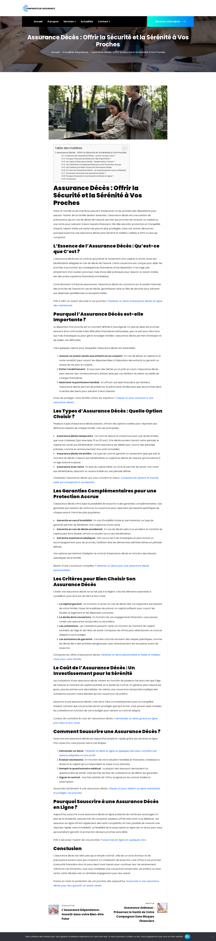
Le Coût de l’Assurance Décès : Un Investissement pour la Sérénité (96, 170)
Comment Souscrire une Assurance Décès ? (86, 173)
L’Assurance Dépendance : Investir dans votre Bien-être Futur (83, 914)
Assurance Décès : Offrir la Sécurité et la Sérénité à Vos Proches (92, 152)
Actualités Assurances (75, 52)
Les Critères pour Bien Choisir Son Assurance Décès (89, 167)
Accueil (55, 52)
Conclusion (71, 179)
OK (187, 936)
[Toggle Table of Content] (123, 148)
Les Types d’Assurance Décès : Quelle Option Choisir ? (90, 161)
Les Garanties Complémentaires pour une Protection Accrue (93, 164)
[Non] (212, 936)
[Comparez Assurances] (39, 8)
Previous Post (68, 905)
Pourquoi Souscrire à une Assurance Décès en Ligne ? (89, 176)
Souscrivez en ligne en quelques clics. (124, 840)
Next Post (150, 903)
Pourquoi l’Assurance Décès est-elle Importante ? (88, 159)
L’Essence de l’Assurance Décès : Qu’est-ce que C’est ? (90, 156)
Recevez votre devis (167, 21)
